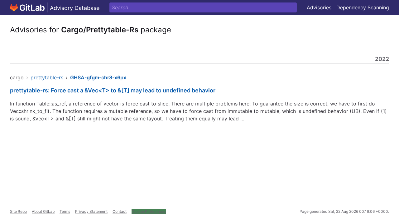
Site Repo (18, 211)
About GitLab (43, 211)
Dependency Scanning (362, 7)
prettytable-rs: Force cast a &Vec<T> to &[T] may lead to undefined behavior (112, 90)
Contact (120, 211)
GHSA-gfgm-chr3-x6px (98, 77)
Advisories (319, 7)
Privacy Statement (91, 211)
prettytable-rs (47, 77)
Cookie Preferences (149, 211)
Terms (65, 211)
